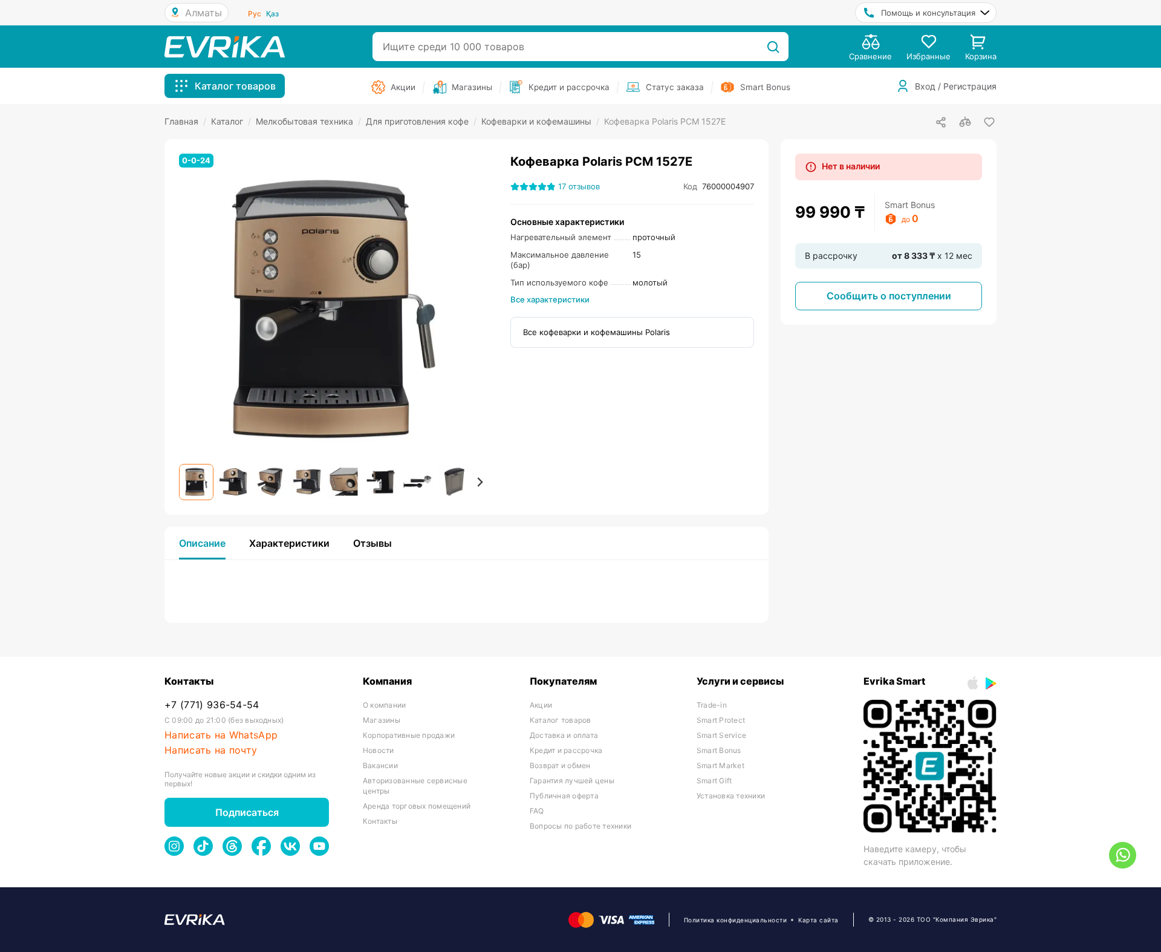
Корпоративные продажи (409, 735)
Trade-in (712, 704)
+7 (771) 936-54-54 (211, 705)
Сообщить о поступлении (889, 296)
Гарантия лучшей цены (572, 780)
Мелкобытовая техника (308, 121)
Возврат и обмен (560, 765)
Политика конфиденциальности (735, 920)
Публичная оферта (564, 795)
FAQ (537, 810)
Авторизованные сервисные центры (415, 785)
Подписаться (247, 812)
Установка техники (731, 795)
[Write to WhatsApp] (1122, 855)
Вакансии (380, 765)
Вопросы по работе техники (580, 825)
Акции (541, 704)
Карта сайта (818, 920)
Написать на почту (210, 750)
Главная (185, 121)
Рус (254, 13)
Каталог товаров (560, 720)
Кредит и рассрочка (566, 750)
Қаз (272, 13)
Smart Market (720, 765)
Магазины (381, 720)
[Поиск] (773, 46)
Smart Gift (714, 780)
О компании (384, 704)
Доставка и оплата (564, 735)
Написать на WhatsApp (221, 735)
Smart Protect (721, 720)
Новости (378, 750)
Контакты (380, 821)
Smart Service (721, 735)
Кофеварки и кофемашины (540, 121)
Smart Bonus (719, 750)
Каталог (231, 121)
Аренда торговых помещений (416, 805)
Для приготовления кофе (421, 121)
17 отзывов (579, 186)
